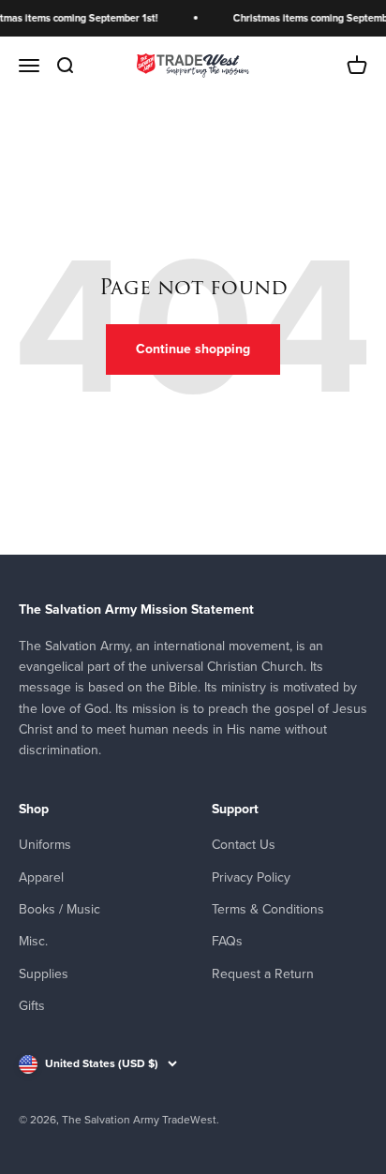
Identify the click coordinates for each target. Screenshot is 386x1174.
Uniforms (45, 844)
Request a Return (263, 974)
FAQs (227, 941)
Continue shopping (193, 349)
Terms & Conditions (268, 909)
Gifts (32, 1006)
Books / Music (59, 909)
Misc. (33, 941)
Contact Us (243, 844)
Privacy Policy (251, 877)
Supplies (43, 974)
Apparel (41, 877)
